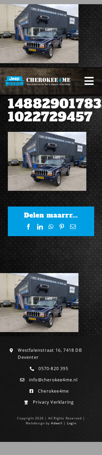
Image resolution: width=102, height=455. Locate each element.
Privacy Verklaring (53, 402)
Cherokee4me (53, 391)
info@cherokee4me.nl (53, 380)
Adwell (57, 423)
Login (71, 423)
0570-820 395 (53, 368)
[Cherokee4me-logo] (38, 76)
